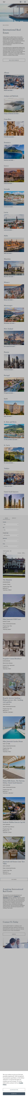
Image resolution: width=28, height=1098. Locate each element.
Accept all (14, 1093)
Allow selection (14, 1089)
